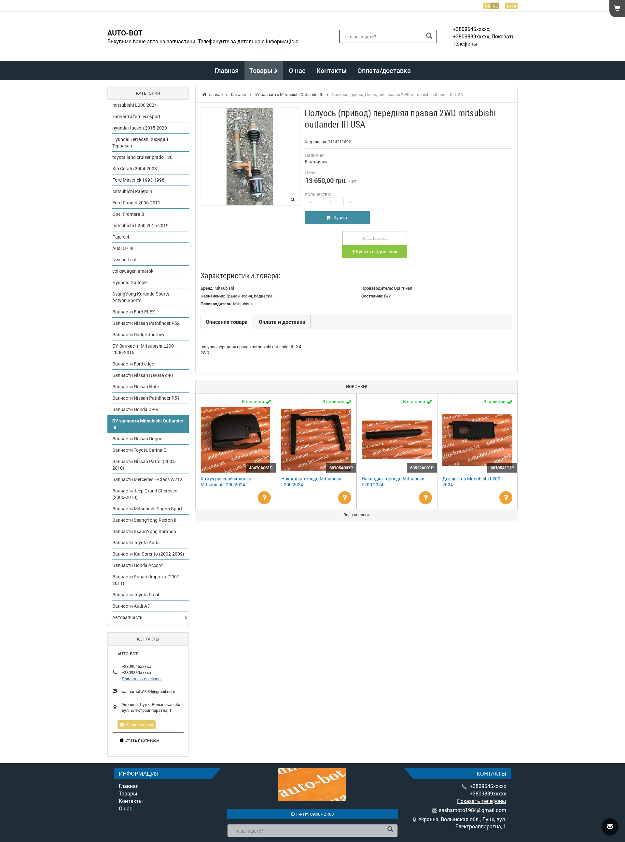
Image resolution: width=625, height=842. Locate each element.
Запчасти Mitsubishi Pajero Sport (147, 508)
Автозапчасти (127, 617)
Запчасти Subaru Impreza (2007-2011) (146, 579)
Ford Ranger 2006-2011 (136, 203)
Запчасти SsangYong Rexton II (144, 520)
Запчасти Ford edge (133, 364)
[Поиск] (429, 36)
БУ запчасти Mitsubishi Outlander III (147, 424)
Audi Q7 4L (123, 248)
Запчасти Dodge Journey (138, 334)
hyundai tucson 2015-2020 (139, 128)
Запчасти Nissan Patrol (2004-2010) (144, 464)
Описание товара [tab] (227, 321)
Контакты (331, 70)
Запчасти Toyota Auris (136, 542)
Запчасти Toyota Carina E (139, 450)
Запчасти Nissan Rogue (137, 438)
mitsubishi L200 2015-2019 (140, 225)
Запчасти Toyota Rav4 (135, 594)
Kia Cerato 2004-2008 (134, 168)
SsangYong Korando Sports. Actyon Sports (141, 297)
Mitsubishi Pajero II (132, 191)
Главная (227, 70)
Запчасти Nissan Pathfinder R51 (146, 398)
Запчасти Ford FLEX (133, 312)
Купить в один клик (376, 251)
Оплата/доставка (384, 70)
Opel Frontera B (128, 214)
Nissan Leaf (124, 259)
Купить (339, 217)
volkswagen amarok (132, 271)
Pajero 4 (120, 237)
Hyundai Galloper (130, 282)
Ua (487, 5)
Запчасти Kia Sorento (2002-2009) (148, 554)
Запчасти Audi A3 (131, 606)
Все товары (355, 515)
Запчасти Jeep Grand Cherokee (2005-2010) (144, 494)
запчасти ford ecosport (136, 116)
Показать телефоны (141, 679)
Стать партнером (142, 740)
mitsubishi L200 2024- (135, 105)
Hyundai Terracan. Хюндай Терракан (140, 142)
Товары (261, 70)
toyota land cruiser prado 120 (142, 157)
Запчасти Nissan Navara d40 (142, 375)
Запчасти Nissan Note (135, 386)
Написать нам (138, 724)
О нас (297, 70)
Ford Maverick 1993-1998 (138, 180)
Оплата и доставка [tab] (282, 321)
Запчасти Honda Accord (137, 565)
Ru (495, 5)
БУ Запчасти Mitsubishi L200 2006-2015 (143, 349)
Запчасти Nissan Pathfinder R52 (146, 323)
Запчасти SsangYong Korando (144, 531)
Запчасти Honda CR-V (135, 409)
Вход (511, 5)
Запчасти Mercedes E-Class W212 (147, 479)
